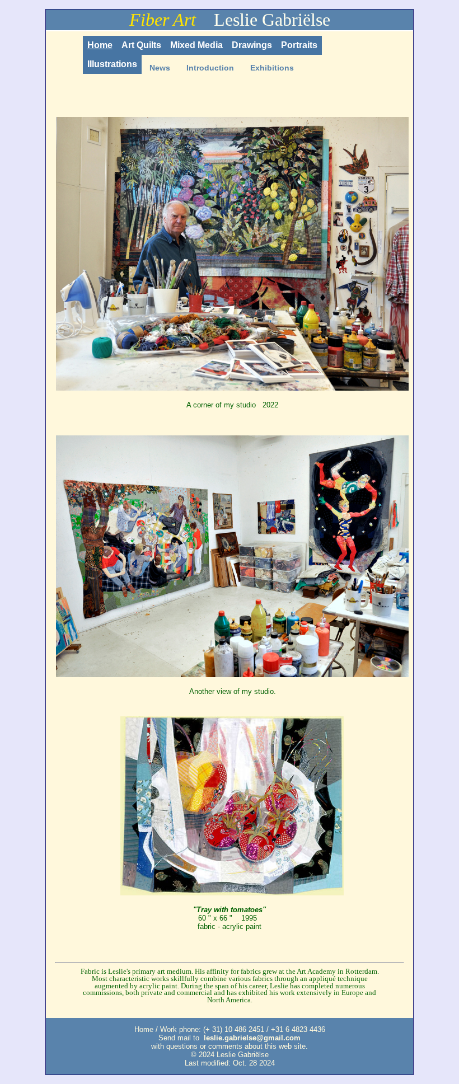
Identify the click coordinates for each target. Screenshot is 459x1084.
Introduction (210, 67)
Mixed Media (196, 45)
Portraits (299, 45)
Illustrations (112, 64)
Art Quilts (141, 45)
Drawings (252, 45)
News (159, 67)
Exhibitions (272, 67)
